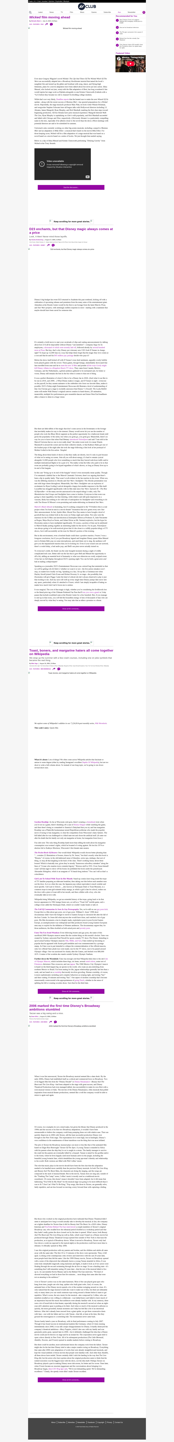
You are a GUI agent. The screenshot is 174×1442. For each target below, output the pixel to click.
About (53, 1422)
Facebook (91, 1422)
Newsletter (131, 12)
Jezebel (44, 1)
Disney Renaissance (82, 1082)
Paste (30, 1)
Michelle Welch (36, 21)
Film (71, 12)
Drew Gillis (34, 1016)
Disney (43, 245)
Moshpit (66, 1)
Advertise (71, 1422)
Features (36, 24)
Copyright (100, 1422)
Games (94, 12)
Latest (40, 12)
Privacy (109, 1422)
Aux (119, 12)
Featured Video (123, 53)
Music (82, 12)
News (52, 12)
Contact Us (119, 1422)
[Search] (30, 12)
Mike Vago (34, 663)
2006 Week (44, 1022)
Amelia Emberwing (37, 239)
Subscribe (107, 12)
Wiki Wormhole (46, 669)
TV (62, 12)
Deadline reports (62, 99)
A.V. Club (37, 1)
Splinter (51, 1)
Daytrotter (58, 1)
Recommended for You (126, 16)
